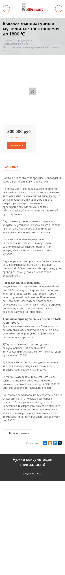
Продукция (23, 40)
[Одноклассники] (50, 443)
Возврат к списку (19, 433)
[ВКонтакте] (45, 443)
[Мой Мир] (55, 443)
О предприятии (14, 512)
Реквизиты (11, 517)
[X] (60, 443)
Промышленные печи (15, 43)
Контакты (10, 523)
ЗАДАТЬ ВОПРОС (32, 473)
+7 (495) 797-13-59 (18, 546)
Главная (7, 40)
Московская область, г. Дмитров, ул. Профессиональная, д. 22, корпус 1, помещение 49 (31, 536)
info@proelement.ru (19, 552)
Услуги (8, 502)
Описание (11, 167)
